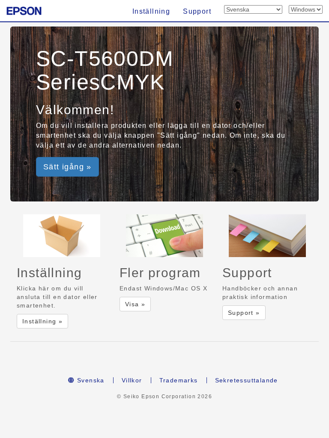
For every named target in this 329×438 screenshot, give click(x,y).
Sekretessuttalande (246, 380)
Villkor (132, 380)
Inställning (151, 11)
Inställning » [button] (42, 321)
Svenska (90, 380)
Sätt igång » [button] (67, 167)
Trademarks (178, 380)
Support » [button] (244, 312)
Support (197, 11)
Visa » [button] (135, 304)
